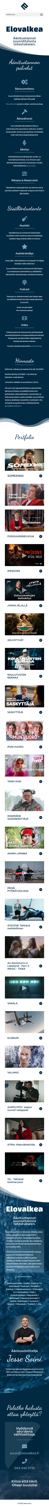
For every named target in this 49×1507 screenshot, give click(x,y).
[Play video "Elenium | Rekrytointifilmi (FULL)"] (24, 1022)
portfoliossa (36, 346)
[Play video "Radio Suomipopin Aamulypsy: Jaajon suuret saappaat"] (24, 1091)
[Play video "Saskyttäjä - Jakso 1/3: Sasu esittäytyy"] (24, 696)
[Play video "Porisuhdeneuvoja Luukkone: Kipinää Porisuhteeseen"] (24, 495)
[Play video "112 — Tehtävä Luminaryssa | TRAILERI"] (24, 1163)
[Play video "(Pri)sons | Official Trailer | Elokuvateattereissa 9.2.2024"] (24, 555)
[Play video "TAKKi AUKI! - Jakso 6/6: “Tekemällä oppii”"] (24, 766)
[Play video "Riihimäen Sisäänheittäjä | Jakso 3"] (24, 800)
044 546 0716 (24, 1468)
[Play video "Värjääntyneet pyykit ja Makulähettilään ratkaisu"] (24, 1129)
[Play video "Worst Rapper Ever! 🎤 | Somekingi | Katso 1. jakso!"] (24, 460)
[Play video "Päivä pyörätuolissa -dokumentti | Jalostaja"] (24, 872)
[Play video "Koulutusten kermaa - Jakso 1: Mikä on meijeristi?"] (24, 659)
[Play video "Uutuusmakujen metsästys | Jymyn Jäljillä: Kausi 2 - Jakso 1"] (24, 590)
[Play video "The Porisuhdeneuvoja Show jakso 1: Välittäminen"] (24, 520)
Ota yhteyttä (11, 104)
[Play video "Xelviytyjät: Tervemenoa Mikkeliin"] (24, 624)
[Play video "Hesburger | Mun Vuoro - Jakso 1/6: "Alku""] (24, 731)
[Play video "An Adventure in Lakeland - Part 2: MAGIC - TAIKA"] (24, 947)
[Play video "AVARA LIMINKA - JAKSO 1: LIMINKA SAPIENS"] (24, 838)
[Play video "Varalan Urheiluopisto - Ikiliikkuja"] (24, 988)
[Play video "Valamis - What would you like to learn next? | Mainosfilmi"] (24, 1057)
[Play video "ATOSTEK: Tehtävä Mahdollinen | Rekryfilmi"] (24, 910)
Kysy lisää (31, 166)
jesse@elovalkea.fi (13, 406)
